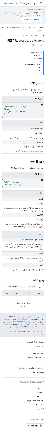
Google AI (40, 405)
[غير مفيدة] (23, 35)
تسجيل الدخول (8, 3)
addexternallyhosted (32, 239)
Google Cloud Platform (35, 401)
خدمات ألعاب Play (38, 372)
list (41, 253)
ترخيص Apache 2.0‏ (23, 322)
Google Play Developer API (12, 27)
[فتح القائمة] (40, 3)
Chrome (40, 393)
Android (41, 388)
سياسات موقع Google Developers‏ (24, 324)
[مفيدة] (27, 35)
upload (39, 265)
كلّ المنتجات (40, 409)
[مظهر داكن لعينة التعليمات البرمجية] (42, 105)
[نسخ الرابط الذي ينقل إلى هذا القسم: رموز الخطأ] (29, 280)
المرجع (39, 30)
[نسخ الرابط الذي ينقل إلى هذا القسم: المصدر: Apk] (26, 83)
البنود (42, 419)
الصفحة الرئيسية (39, 27)
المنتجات (28, 27)
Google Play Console (36, 357)
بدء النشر (41, 361)
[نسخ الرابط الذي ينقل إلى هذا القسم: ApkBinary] (27, 161)
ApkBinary (19, 111)
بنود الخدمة (40, 346)
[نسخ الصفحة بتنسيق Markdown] (33, 45)
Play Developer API (33, 3)
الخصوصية (34, 419)
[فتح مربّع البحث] (16, 3)
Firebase (40, 397)
